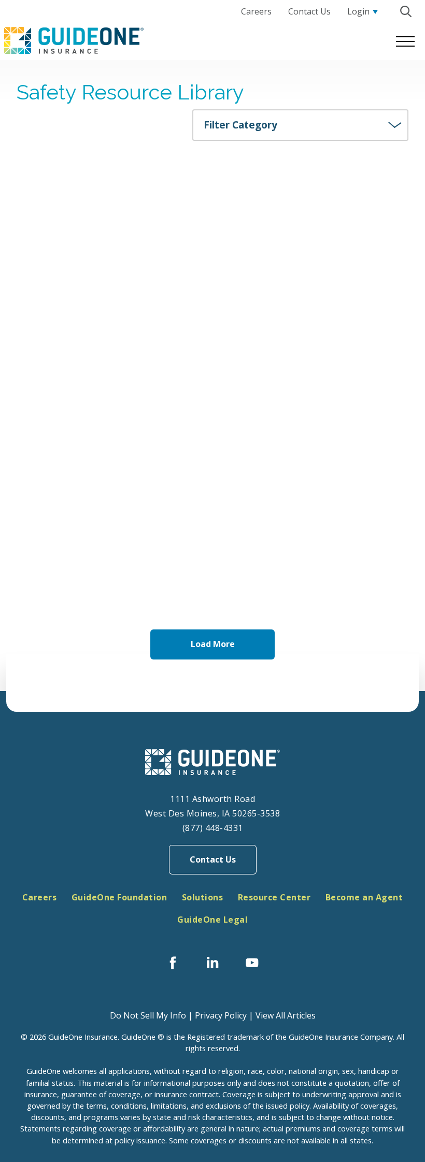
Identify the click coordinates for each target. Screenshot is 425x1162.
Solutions (202, 897)
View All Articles (286, 1015)
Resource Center (274, 897)
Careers (39, 897)
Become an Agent (364, 897)
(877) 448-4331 (212, 828)
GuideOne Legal (212, 919)
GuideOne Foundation (119, 897)
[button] (405, 11)
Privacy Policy (221, 1015)
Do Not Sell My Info (148, 1015)
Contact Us (213, 859)
